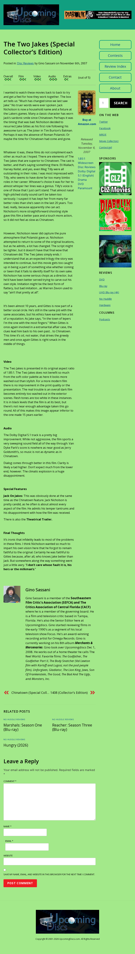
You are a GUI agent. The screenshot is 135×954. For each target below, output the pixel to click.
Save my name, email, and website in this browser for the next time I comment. (49, 874)
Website (8, 855)
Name (7, 826)
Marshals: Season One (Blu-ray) (23, 727)
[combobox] (103, 103)
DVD (81, 184)
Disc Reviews (25, 63)
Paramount (85, 188)
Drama (82, 179)
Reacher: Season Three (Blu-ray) (72, 727)
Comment (10, 781)
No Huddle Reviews (14, 719)
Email (9, 841)
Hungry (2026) (16, 745)
